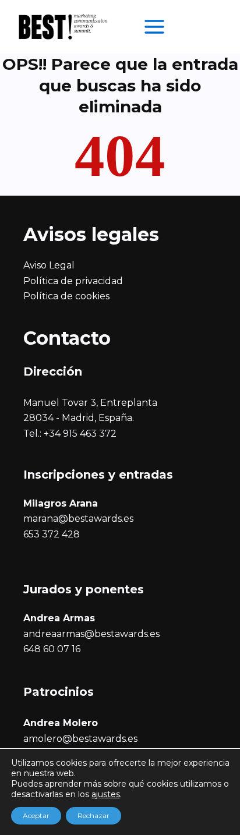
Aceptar (36, 815)
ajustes (105, 794)
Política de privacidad (73, 280)
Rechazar (93, 815)
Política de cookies (66, 296)
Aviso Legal (49, 265)
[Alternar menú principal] (154, 26)
